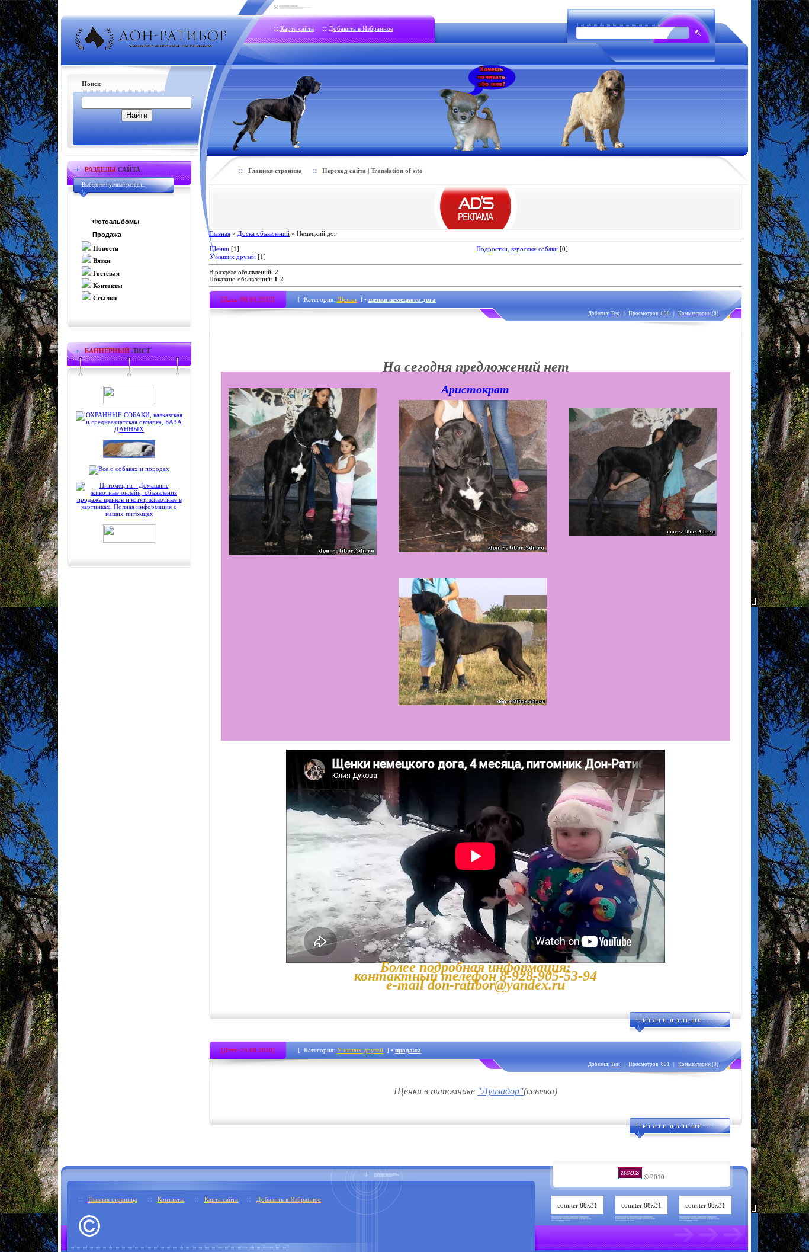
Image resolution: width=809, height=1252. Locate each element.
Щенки (219, 248)
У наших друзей (233, 256)
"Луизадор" (500, 1091)
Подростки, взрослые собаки (517, 248)
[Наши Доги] (297, 108)
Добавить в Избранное (361, 28)
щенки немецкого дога (402, 299)
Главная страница (275, 170)
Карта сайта (297, 28)
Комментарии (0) (698, 313)
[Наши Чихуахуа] (477, 108)
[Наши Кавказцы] (610, 108)
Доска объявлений (263, 233)
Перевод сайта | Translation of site (372, 170)
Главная (219, 233)
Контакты (171, 1199)
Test (615, 313)
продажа (408, 1050)
